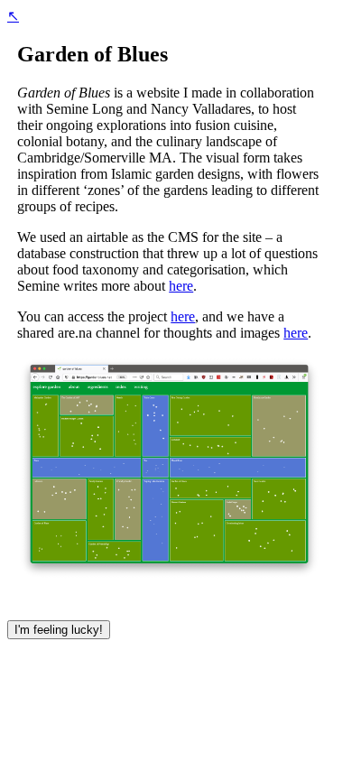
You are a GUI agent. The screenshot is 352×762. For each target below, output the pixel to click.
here (181, 285)
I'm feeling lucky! (58, 630)
